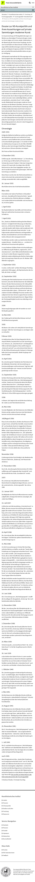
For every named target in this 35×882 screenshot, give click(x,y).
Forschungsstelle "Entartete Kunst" (23, 16)
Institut (5, 800)
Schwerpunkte (7, 806)
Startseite (4, 14)
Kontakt (5, 830)
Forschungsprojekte (7, 16)
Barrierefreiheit (7, 839)
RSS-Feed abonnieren (8, 852)
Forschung (27, 14)
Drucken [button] (5, 850)
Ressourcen (6, 814)
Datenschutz (6, 836)
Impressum (6, 833)
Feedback (5, 855)
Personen (5, 803)
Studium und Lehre (8, 808)
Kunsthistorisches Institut (16, 14)
